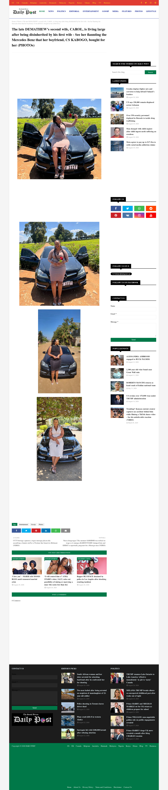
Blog (94, 2)
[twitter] (146, 3)
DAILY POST (30, 746)
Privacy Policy (88, 787)
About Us (77, 787)
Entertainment (23, 524)
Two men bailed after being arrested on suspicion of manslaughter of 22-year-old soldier (92, 693)
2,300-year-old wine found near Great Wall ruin (139, 371)
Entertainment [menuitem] (91, 11)
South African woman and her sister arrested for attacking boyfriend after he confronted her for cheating (91, 678)
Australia (43, 2)
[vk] (127, 215)
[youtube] (151, 215)
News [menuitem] (51, 11)
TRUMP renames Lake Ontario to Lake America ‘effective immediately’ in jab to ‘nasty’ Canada (140, 678)
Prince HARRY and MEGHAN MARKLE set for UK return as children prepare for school (139, 706)
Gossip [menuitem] (105, 11)
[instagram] (150, 3)
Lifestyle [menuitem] (151, 11)
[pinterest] (155, 3)
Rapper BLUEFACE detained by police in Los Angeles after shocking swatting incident (91, 579)
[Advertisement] (59, 73)
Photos (19, 21)
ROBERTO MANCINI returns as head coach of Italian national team (141, 384)
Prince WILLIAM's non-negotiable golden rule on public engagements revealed (140, 720)
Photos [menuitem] (139, 11)
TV (100, 2)
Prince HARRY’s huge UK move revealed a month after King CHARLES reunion (139, 733)
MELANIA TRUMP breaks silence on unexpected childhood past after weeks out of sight (140, 693)
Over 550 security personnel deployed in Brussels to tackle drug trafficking (140, 118)
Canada (25, 2)
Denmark (52, 2)
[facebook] (141, 3)
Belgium (33, 2)
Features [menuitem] (127, 11)
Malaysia (62, 2)
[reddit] (151, 208)
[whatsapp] (139, 208)
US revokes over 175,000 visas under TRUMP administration (141, 397)
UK (18, 2)
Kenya (79, 2)
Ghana (87, 2)
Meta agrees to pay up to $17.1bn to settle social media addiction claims (141, 143)
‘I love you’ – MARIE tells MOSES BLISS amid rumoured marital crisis (26, 579)
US (13, 2)
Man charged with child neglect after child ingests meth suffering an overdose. (141, 131)
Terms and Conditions (103, 787)
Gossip (33, 524)
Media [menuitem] (115, 11)
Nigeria (71, 2)
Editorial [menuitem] (74, 11)
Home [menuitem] (42, 11)
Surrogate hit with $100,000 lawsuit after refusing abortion (91, 731)
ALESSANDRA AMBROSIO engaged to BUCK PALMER (138, 358)
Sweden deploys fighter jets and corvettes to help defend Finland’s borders (140, 91)
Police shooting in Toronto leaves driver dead (90, 705)
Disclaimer (118, 787)
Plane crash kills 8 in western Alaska (89, 718)
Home (14, 21)
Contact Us (128, 787)
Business (107, 2)
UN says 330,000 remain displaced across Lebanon (140, 103)
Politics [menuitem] (61, 11)
